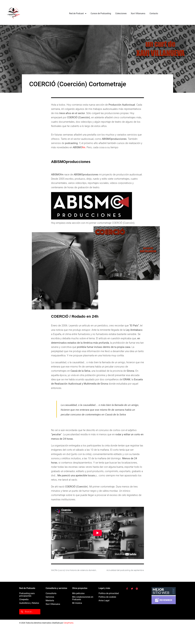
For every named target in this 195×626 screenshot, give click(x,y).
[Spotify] (137, 589)
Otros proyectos (79, 588)
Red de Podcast (76, 13)
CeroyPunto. (69, 623)
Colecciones (121, 13)
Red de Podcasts (27, 588)
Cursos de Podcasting (101, 13)
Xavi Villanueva (138, 13)
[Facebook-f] (127, 589)
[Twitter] (132, 589)
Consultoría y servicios (56, 588)
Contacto (154, 13)
